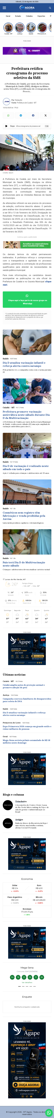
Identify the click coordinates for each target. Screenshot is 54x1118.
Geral (8, 16)
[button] (19, 986)
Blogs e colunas (13, 794)
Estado (18, 16)
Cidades (29, 16)
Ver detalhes (27, 982)
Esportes (41, 16)
